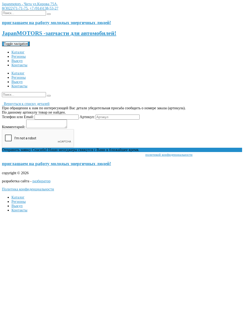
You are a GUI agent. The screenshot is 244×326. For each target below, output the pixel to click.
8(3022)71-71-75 (15, 8)
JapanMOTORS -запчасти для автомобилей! (59, 33)
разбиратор (41, 181)
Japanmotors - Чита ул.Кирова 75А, (30, 4)
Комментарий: (13, 127)
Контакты (19, 65)
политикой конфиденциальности (169, 155)
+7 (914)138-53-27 (44, 8)
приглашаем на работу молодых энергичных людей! (56, 163)
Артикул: (87, 117)
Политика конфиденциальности (28, 189)
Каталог (18, 52)
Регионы (18, 56)
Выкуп (17, 61)
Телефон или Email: (18, 117)
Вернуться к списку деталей (26, 104)
